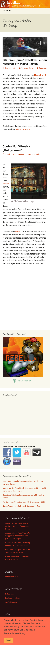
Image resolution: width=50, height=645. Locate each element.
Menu (5, 10)
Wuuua (6, 183)
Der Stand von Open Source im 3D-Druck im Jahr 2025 (24, 502)
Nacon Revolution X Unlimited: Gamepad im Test (21, 506)
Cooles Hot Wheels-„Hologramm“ (16, 148)
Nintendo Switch (27, 68)
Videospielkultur (11, 576)
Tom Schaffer (35, 154)
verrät (18, 231)
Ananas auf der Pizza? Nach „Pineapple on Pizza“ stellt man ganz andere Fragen (17, 536)
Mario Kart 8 (40, 75)
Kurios (22, 154)
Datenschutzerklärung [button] (14, 633)
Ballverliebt (9, 594)
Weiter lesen (23, 129)
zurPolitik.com (11, 602)
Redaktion (43, 68)
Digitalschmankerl (12, 598)
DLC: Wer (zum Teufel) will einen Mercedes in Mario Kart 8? (25, 62)
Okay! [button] (8, 640)
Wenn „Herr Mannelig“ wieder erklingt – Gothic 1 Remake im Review (17, 526)
